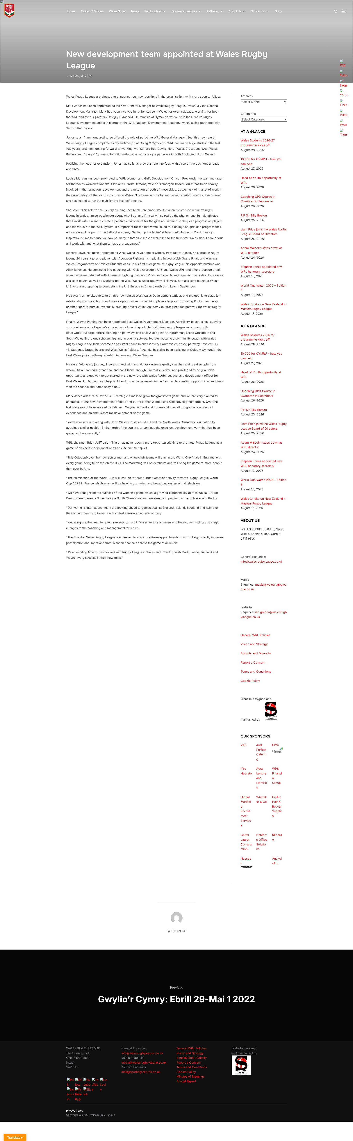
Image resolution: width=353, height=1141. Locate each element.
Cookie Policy (250, 681)
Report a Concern (253, 662)
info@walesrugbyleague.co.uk (262, 561)
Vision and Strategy (254, 644)
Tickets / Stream (92, 11)
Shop (278, 11)
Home (71, 11)
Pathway (213, 11)
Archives (247, 96)
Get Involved (153, 11)
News (135, 11)
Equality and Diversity (256, 653)
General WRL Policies (255, 635)
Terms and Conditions (256, 671)
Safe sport (258, 11)
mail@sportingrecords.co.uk (141, 1072)
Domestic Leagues (184, 11)
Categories (248, 113)
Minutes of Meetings (190, 1076)
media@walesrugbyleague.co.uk (143, 1062)
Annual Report (186, 1081)
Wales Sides (117, 11)
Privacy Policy (74, 1110)
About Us (235, 11)
